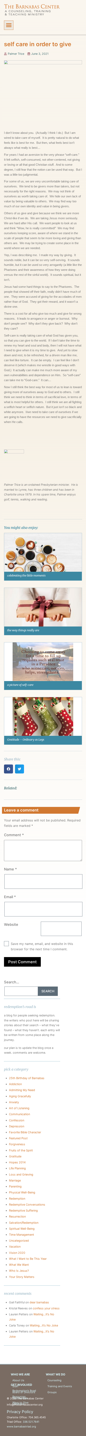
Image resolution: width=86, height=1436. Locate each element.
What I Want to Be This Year (28, 1258)
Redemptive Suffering (23, 1210)
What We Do (55, 1374)
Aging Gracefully (20, 1096)
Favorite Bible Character (25, 1132)
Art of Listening (19, 1108)
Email (10, 897)
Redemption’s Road (24, 1390)
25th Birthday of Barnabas (26, 1078)
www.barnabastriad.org (21, 1426)
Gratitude (15, 1156)
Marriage (15, 1180)
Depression (16, 1126)
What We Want (19, 1264)
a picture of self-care (20, 685)
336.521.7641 (31, 1421)
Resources (19, 1396)
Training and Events (59, 1386)
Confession (16, 1120)
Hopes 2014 (17, 1162)
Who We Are (20, 1374)
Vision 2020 (17, 1252)
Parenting (15, 1186)
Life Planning (17, 1168)
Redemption (17, 1198)
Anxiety (14, 1102)
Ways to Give (20, 1402)
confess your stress (46, 1308)
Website (11, 924)
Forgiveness (17, 1144)
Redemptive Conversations (27, 1204)
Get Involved (21, 1384)
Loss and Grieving (21, 1174)
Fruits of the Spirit (21, 1150)
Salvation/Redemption (23, 1222)
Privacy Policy (20, 1411)
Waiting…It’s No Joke (44, 1325)
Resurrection (17, 1216)
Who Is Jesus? (19, 1270)
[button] (8, 25)
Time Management (21, 1234)
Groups (52, 1392)
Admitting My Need (22, 1090)
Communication (19, 1114)
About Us (18, 1380)
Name (10, 869)
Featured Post (18, 1138)
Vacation (15, 1246)
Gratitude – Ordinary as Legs (25, 739)
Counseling (54, 1380)
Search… (11, 982)
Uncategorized (19, 1240)
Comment (14, 835)
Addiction (15, 1084)
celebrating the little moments (26, 575)
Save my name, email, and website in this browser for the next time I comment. (42, 946)
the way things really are (23, 630)
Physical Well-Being (22, 1192)
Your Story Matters (21, 1276)
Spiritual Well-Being (22, 1228)
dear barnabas (39, 1302)
